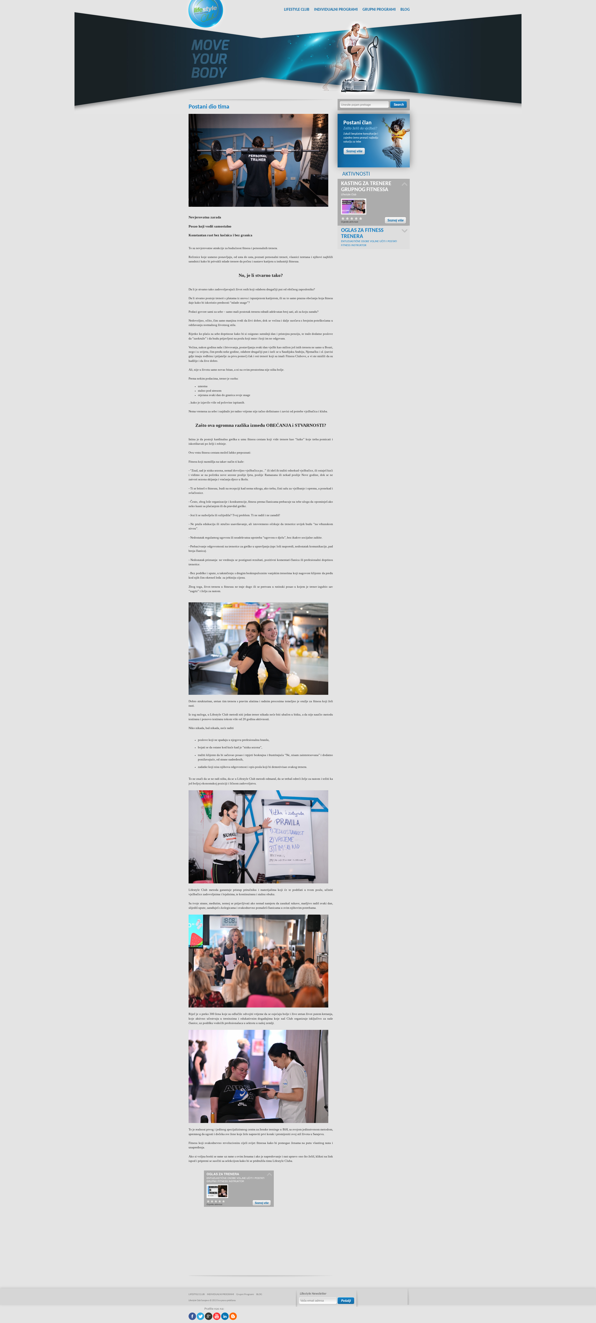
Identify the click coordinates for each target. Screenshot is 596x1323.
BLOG (405, 10)
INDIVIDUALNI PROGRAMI (336, 10)
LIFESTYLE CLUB (296, 10)
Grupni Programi (379, 10)
